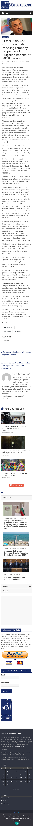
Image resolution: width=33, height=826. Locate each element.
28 (30, 781)
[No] (31, 819)
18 (16, 778)
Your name (5, 683)
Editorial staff (5, 798)
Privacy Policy (5, 804)
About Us (4, 795)
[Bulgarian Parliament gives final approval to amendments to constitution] (13, 413)
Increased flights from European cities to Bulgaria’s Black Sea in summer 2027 (16, 553)
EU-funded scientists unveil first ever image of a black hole (16, 353)
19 (21, 778)
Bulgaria (5, 37)
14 (30, 774)
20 (25, 778)
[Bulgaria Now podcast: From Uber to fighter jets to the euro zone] (13, 438)
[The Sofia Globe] (3, 13)
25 (16, 781)
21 (30, 778)
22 (3, 781)
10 (12, 774)
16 (7, 778)
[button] (16, 497)
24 (12, 781)
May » (19, 789)
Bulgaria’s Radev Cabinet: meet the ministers (14, 578)
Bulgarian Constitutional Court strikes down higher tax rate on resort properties (15, 365)
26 (21, 781)
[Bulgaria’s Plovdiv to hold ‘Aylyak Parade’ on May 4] (13, 460)
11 (16, 774)
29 (3, 784)
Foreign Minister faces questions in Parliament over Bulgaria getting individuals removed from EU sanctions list (16, 525)
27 (25, 781)
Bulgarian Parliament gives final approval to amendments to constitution (14, 428)
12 (21, 774)
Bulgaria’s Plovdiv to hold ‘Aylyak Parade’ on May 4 (14, 474)
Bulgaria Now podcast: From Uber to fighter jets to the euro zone (16, 452)
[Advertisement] (16, 610)
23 (7, 781)
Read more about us (18, 746)
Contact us (4, 801)
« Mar (14, 789)
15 (3, 778)
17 (12, 778)
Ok (17, 823)
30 (7, 784)
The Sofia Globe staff (19, 61)
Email (3, 675)
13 (25, 774)
